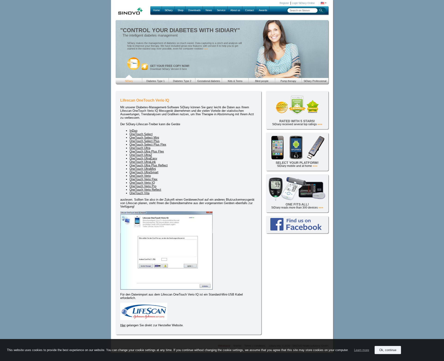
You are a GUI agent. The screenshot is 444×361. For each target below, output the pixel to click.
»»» (206, 48)
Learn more (361, 350)
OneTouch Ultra (140, 148)
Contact (249, 10)
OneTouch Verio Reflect (145, 189)
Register (284, 3)
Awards (263, 10)
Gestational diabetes (208, 81)
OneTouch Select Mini (144, 137)
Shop (180, 10)
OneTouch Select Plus (145, 141)
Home (156, 10)
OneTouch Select (141, 134)
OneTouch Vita (139, 193)
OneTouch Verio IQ (142, 182)
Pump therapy (288, 81)
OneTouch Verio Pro (143, 186)
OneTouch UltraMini (143, 169)
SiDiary (169, 10)
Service (221, 10)
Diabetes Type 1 (155, 81)
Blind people (261, 81)
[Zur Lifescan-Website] (143, 319)
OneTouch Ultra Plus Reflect (149, 165)
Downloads (194, 10)
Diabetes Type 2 (182, 81)
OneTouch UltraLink (143, 162)
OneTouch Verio (140, 175)
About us (235, 10)
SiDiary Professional (315, 81)
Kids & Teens (235, 81)
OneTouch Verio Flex (143, 179)
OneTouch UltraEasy (143, 158)
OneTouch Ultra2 (141, 155)
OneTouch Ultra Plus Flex (147, 151)
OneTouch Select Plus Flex (148, 144)
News (209, 10)
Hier (123, 325)
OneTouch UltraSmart (144, 172)
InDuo (133, 130)
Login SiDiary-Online (303, 3)
